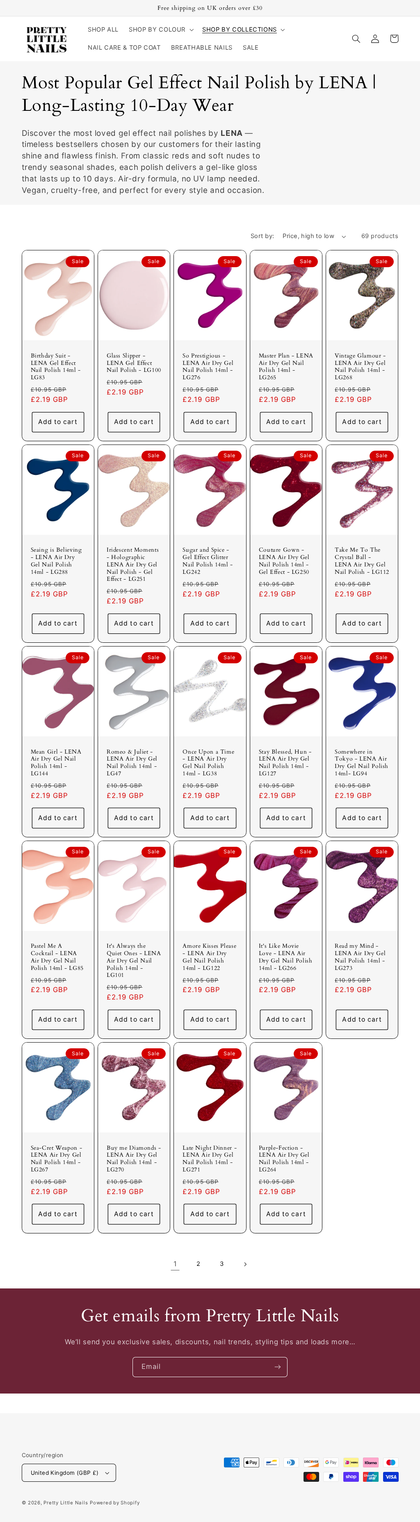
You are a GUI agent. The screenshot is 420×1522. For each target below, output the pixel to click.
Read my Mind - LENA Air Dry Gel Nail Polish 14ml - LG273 (360, 957)
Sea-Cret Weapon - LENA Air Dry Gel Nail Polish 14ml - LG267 (56, 1159)
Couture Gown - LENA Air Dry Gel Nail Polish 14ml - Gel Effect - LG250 (284, 560)
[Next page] (244, 1264)
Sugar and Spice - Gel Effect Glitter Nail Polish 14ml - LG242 (208, 560)
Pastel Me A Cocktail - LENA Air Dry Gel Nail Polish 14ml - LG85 (57, 957)
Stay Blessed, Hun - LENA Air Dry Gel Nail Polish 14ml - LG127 (285, 762)
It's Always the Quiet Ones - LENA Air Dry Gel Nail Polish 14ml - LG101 (134, 960)
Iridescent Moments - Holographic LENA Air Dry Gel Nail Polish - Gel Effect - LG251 (133, 564)
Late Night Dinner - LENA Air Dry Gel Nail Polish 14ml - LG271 (210, 1159)
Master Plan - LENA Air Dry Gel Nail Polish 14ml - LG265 (286, 366)
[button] (160, 30)
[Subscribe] (277, 1367)
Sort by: (262, 236)
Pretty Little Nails (65, 1503)
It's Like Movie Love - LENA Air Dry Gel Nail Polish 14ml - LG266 (286, 957)
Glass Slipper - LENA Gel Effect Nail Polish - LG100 (134, 363)
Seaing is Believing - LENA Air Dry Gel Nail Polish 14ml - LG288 (56, 560)
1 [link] (175, 1264)
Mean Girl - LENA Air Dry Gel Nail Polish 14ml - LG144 (56, 762)
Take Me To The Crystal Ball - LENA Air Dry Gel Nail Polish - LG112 (362, 560)
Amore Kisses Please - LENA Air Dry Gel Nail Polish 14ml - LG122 (209, 957)
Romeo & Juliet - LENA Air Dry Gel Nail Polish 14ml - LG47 (132, 762)
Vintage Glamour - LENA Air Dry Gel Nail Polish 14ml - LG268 (360, 366)
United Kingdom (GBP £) (65, 1472)
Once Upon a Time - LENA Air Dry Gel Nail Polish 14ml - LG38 (208, 762)
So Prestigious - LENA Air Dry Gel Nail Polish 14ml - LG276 (208, 366)
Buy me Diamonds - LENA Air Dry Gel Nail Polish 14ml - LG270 (134, 1159)
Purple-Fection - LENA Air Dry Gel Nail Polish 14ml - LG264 (284, 1159)
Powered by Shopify (114, 1503)
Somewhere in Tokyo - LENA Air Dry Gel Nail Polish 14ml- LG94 (361, 762)
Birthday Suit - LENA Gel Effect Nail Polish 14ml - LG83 (56, 366)
